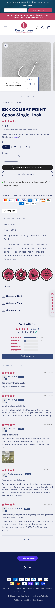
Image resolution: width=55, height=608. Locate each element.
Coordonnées (38, 600)
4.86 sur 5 (34, 329)
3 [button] (28, 540)
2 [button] (24, 540)
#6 (6, 147)
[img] (8, 373)
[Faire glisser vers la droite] (33, 96)
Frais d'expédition (8, 129)
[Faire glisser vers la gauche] (22, 96)
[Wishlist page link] (37, 27)
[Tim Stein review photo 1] (8, 457)
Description (9, 211)
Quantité (6, 153)
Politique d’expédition (22, 600)
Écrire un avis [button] (27, 356)
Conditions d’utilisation (40, 596)
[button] (5, 28)
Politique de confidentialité (18, 596)
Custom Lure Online (17, 588)
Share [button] (7, 286)
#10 (25, 147)
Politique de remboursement (33, 592)
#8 (15, 147)
